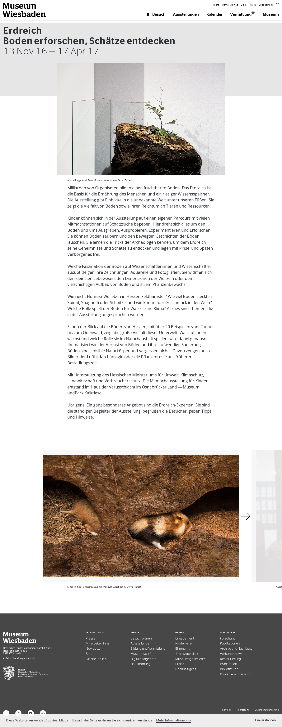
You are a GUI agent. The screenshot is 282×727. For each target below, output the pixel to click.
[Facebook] (6, 713)
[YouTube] (31, 713)
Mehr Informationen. (172, 720)
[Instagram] (18, 713)
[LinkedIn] (43, 713)
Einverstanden (265, 720)
